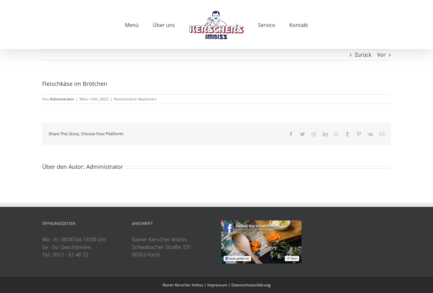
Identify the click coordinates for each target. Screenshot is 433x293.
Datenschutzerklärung (251, 285)
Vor (381, 54)
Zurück (363, 54)
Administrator (62, 99)
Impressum (217, 285)
